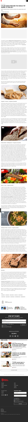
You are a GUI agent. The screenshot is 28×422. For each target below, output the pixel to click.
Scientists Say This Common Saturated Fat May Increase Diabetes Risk (19, 354)
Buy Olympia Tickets (4, 390)
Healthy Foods (8, 296)
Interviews (21, 306)
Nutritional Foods (17, 296)
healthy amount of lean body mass (14, 40)
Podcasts (15, 386)
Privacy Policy (2, 410)
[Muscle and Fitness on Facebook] (10, 336)
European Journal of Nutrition (5, 281)
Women (13, 324)
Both (8, 324)
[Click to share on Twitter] (0, 210)
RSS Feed (15, 387)
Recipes (2, 387)
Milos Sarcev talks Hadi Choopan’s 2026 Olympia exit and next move (10, 308)
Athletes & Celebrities (4, 385)
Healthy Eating (3, 4)
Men (10, 324)
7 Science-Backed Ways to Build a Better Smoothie (18, 363)
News (7, 306)
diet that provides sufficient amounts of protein (8, 50)
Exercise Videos (16, 385)
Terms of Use (2, 409)
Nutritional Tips (23, 296)
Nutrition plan (12, 296)
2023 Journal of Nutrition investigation (7, 196)
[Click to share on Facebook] (0, 209)
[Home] (1, 1)
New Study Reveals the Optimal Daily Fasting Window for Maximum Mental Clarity (19, 345)
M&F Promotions (5, 325)
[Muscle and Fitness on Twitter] (13, 336)
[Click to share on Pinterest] (0, 211)
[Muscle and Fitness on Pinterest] (18, 336)
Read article (14, 349)
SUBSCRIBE (23, 324)
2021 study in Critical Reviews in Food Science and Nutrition (10, 237)
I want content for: (4, 324)
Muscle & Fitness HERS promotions (7, 326)
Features (2, 386)
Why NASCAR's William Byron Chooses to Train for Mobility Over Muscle (23, 308)
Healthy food (3, 296)
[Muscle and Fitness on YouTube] (15, 336)
